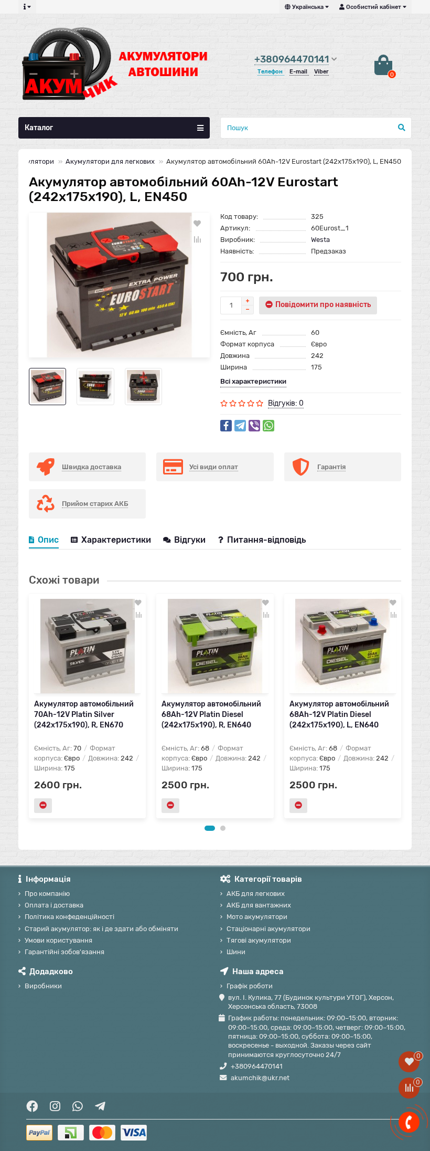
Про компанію (47, 893)
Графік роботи (250, 986)
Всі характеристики (253, 381)
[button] (210, 828)
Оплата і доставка (54, 905)
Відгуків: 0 (286, 403)
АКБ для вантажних (259, 905)
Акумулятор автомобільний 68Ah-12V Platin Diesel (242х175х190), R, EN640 (211, 715)
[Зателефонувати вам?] (409, 1122)
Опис (48, 540)
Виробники (43, 986)
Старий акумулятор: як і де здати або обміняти (101, 929)
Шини (236, 952)
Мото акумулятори (257, 917)
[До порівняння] (197, 239)
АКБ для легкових (256, 893)
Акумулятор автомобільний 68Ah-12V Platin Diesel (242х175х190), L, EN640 (339, 715)
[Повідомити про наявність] (43, 805)
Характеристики (116, 540)
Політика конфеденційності (69, 917)
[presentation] (29, 705)
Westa (320, 240)
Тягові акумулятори (259, 940)
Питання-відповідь (266, 540)
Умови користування (58, 940)
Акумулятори (32, 161)
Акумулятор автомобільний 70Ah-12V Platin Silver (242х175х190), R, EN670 (84, 715)
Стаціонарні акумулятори (268, 929)
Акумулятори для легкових (110, 161)
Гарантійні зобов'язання (64, 952)
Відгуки (191, 540)
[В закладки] (197, 223)
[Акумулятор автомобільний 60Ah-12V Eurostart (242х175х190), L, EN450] (119, 285)
